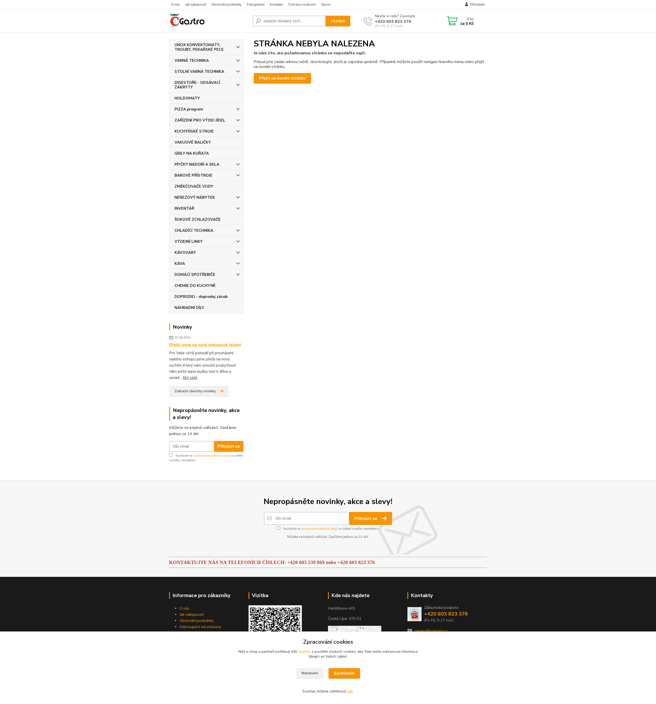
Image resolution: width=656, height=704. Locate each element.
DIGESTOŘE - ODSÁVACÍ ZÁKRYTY (197, 85)
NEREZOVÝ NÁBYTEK (195, 197)
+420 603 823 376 (393, 21)
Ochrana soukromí (302, 4)
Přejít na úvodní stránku (282, 78)
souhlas (304, 651)
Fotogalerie (255, 4)
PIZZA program (189, 109)
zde (350, 691)
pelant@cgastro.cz (431, 630)
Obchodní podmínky (226, 4)
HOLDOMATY (187, 98)
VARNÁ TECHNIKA (192, 60)
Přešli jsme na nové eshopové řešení (205, 345)
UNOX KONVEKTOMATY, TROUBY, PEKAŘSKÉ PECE (199, 47)
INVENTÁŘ (184, 208)
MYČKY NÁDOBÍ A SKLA (197, 164)
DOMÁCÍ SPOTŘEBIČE (195, 274)
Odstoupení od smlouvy (200, 626)
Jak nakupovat (195, 4)
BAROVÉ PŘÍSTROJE (193, 175)
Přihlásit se (228, 446)
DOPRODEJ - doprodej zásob (201, 296)
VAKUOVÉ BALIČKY (193, 142)
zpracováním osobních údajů (211, 456)
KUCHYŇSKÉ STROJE (194, 131)
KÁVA (180, 263)
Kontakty (276, 4)
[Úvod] (209, 21)
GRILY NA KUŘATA (192, 153)
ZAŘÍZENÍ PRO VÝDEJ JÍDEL (200, 120)
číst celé (190, 377)
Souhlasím (344, 673)
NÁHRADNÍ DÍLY (189, 307)
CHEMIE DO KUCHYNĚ (195, 285)
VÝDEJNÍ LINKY (189, 241)
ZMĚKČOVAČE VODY (194, 186)
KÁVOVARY (185, 252)
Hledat (338, 21)
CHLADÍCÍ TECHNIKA (194, 230)
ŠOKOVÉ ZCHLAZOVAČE (198, 219)
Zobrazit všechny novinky (195, 391)
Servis (326, 4)
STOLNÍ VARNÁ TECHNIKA (199, 71)
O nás (175, 4)
